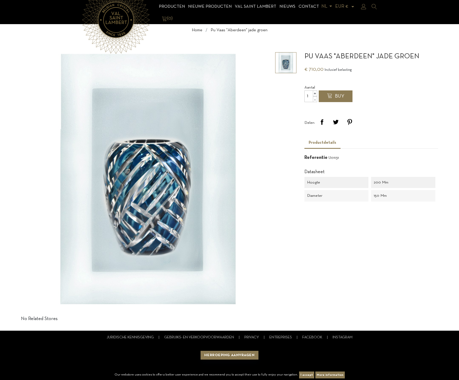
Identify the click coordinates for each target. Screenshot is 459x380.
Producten (172, 6)
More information (330, 375)
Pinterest (349, 122)
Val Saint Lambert (255, 6)
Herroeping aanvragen (229, 355)
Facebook (312, 337)
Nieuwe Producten (210, 6)
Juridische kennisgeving (131, 337)
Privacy (252, 337)
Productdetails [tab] (322, 143)
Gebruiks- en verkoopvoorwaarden (199, 337)
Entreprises (281, 337)
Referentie (316, 157)
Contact (309, 6)
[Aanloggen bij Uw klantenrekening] (363, 6)
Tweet (335, 122)
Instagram (342, 337)
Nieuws (287, 6)
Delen (322, 122)
